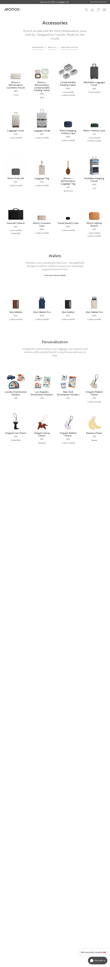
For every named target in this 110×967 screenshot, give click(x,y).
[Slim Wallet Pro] (42, 299)
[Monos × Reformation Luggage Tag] (68, 165)
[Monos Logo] (12, 9)
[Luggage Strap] (42, 117)
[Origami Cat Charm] (16, 420)
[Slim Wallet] (16, 299)
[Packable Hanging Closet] (94, 165)
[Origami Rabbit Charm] (94, 379)
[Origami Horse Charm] (42, 420)
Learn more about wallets (55, 275)
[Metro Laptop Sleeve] (94, 210)
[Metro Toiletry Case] (94, 117)
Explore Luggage (55, 782)
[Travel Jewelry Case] (68, 210)
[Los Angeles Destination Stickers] (42, 379)
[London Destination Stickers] (16, 379)
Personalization (69, 47)
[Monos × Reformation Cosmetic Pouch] (16, 69)
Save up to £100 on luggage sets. (54, 2)
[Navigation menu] (104, 9)
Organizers (38, 47)
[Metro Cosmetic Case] (42, 210)
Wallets (52, 47)
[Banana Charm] (94, 420)
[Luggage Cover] (16, 117)
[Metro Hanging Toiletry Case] (68, 117)
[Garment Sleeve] (16, 210)
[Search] (86, 10)
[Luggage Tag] (42, 165)
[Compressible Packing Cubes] (68, 69)
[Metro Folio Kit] (16, 165)
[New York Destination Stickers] (68, 379)
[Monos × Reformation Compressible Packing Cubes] (42, 69)
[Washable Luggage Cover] (94, 69)
